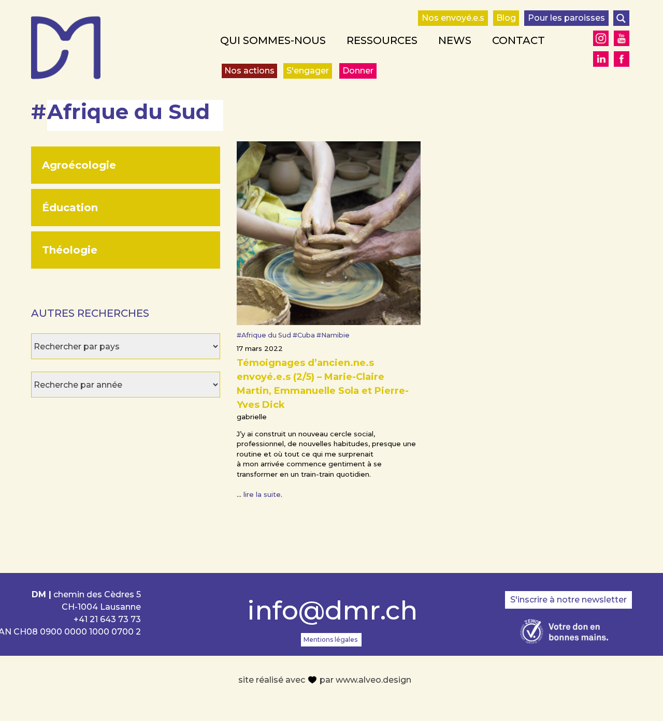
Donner (357, 71)
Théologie (69, 250)
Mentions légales (330, 639)
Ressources (382, 40)
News (454, 40)
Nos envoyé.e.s (453, 18)
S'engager (307, 71)
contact (518, 40)
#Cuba (304, 335)
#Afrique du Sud (265, 335)
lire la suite (262, 494)
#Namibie (333, 335)
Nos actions (249, 71)
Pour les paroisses (566, 18)
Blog (506, 18)
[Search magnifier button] (621, 18)
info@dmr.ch (331, 610)
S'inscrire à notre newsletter (568, 600)
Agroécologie (79, 165)
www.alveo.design (373, 680)
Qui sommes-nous (273, 40)
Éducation (70, 207)
